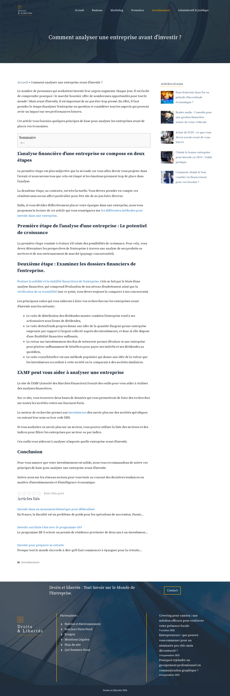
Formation (137, 10)
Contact (172, 590)
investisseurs (77, 412)
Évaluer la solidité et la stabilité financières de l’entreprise (58, 281)
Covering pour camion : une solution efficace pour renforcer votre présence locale (181, 621)
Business (97, 10)
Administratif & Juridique (193, 10)
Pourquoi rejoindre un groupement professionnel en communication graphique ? (180, 665)
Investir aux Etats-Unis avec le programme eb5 (49, 527)
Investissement (161, 10)
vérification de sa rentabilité (37, 292)
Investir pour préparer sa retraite (41, 545)
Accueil (79, 10)
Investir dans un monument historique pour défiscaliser (56, 509)
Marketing (116, 10)
